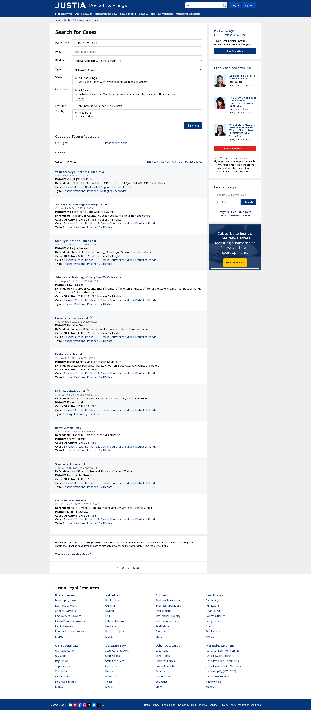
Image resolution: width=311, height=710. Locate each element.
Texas (109, 681)
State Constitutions (117, 650)
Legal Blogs (163, 656)
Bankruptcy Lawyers (67, 600)
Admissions (212, 605)
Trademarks (163, 676)
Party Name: (62, 42)
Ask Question (235, 51)
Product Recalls (165, 666)
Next (137, 568)
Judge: (59, 51)
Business (162, 595)
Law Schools (128, 13)
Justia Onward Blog (217, 676)
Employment (163, 611)
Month (107, 94)
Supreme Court (64, 666)
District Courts (64, 676)
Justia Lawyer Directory (220, 656)
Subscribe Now (235, 262)
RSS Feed (152, 161)
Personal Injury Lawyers (69, 631)
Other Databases (168, 646)
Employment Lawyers (68, 616)
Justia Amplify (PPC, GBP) (221, 671)
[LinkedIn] (70, 705)
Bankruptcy (112, 600)
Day (92, 94)
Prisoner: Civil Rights (99, 227)
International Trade (167, 621)
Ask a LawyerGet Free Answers (229, 32)
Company (183, 705)
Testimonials (213, 681)
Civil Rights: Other (89, 414)
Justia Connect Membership (222, 650)
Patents (160, 671)
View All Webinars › (235, 148)
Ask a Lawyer (83, 13)
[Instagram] (84, 705)
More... (59, 636)
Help (194, 705)
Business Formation (168, 600)
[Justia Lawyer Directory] (103, 705)
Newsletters (165, 13)
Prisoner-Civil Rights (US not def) (107, 191)
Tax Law (161, 631)
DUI (107, 616)
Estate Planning (114, 621)
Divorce (110, 611)
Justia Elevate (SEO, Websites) (224, 666)
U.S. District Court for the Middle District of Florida (125, 223)
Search (193, 125)
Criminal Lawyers (65, 611)
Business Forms (165, 661)
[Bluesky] (94, 705)
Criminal (110, 605)
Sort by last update (190, 161)
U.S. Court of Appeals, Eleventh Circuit (108, 187)
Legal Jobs (162, 650)
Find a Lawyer (63, 13)
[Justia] (70, 5)
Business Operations (168, 605)
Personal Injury (114, 631)
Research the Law (106, 13)
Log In (235, 5)
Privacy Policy (228, 705)
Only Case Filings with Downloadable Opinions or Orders (113, 82)
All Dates (84, 90)
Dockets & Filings (65, 681)
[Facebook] (80, 705)
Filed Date (85, 112)
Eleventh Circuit (73, 187)
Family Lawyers (64, 626)
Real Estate (162, 626)
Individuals (113, 595)
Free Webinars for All (232, 68)
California (111, 666)
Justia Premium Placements (222, 661)
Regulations (62, 661)
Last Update (86, 116)
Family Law (111, 626)
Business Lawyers (66, 605)
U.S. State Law (115, 646)
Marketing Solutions (188, 13)
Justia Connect (151, 705)
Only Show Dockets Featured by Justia (99, 106)
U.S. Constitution (65, 650)
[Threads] (89, 705)
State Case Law (114, 661)
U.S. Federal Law (66, 646)
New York (111, 676)
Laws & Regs (147, 13)
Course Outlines (215, 616)
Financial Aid (213, 611)
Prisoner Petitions (116, 143)
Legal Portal (169, 705)
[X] (99, 705)
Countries (161, 681)
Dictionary (212, 600)
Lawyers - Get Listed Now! (235, 212)
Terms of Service (208, 705)
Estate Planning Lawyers (70, 621)
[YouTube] (75, 705)
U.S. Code (60, 656)
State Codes (112, 656)
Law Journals (213, 621)
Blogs (209, 626)
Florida (89, 223)
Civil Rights (62, 143)
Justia (62, 704)
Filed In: (59, 60)
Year (122, 94)
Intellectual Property (168, 616)
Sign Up (248, 5)
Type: (58, 69)
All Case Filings (88, 78)
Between (84, 94)
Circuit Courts (63, 671)
